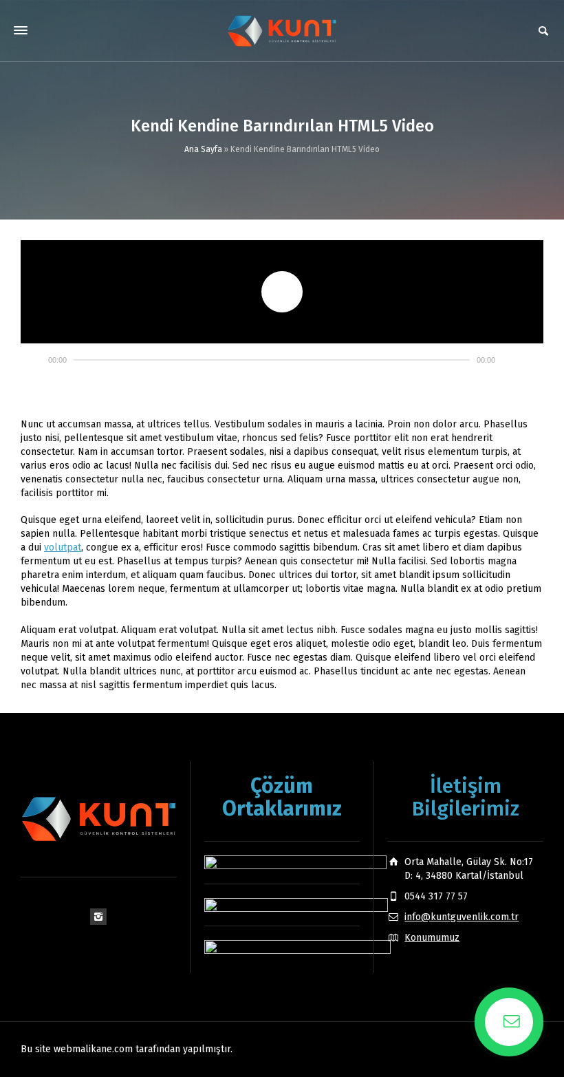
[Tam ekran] (532, 360)
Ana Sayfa (203, 149)
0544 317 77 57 (436, 896)
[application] (282, 291)
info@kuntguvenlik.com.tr (461, 917)
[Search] (543, 31)
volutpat (62, 547)
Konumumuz (431, 937)
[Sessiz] (512, 360)
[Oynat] (32, 360)
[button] (282, 291)
